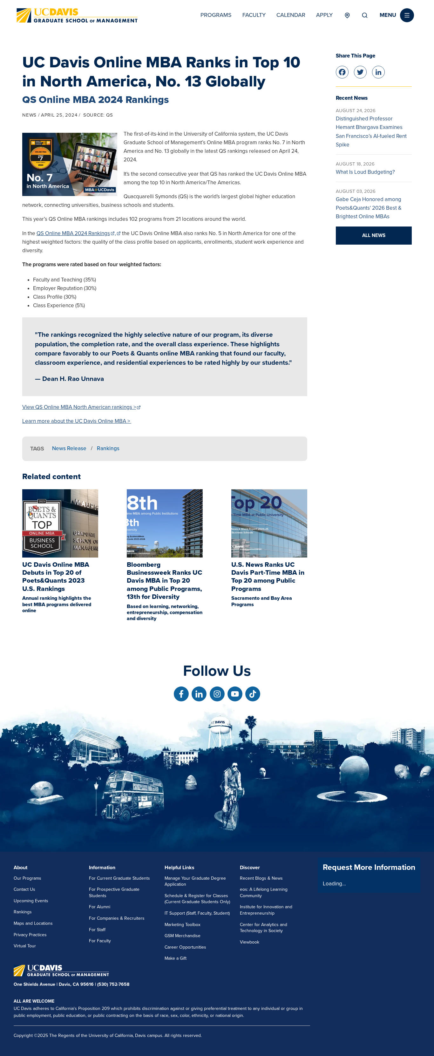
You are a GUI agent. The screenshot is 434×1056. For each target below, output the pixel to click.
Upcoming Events (31, 901)
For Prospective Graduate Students (114, 892)
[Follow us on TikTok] (253, 694)
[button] (396, 15)
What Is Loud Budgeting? (365, 172)
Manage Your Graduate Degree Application (195, 881)
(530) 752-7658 (113, 984)
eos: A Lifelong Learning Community (264, 892)
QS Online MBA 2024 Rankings (73, 233)
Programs (216, 14)
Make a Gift (175, 958)
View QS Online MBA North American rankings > (79, 407)
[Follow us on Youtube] (235, 694)
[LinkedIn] (378, 71)
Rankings (108, 448)
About (20, 867)
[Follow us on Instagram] (217, 694)
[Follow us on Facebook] (181, 694)
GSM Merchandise (182, 935)
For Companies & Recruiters (117, 918)
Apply (324, 14)
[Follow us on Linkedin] (199, 694)
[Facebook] (342, 71)
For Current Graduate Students (119, 878)
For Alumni (99, 907)
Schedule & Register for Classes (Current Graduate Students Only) (197, 899)
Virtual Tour (25, 946)
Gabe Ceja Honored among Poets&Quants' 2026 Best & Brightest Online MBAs (369, 208)
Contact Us (24, 889)
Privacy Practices (30, 935)
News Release (69, 448)
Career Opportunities (185, 947)
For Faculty (100, 941)
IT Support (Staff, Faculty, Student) (197, 913)
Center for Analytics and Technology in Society (263, 928)
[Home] (77, 15)
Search (364, 15)
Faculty (254, 14)
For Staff (97, 929)
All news (373, 235)
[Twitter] (360, 71)
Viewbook (249, 942)
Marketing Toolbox (182, 924)
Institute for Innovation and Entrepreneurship (266, 910)
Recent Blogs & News (261, 878)
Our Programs (27, 878)
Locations (347, 15)
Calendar (290, 14)
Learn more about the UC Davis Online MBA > (76, 421)
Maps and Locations (33, 923)
